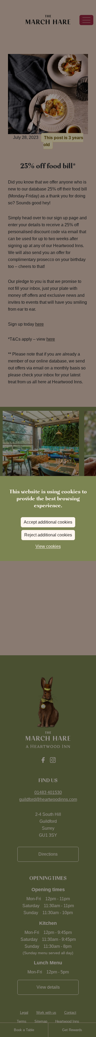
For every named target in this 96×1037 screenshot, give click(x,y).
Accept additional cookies (48, 522)
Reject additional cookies (48, 535)
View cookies (48, 546)
